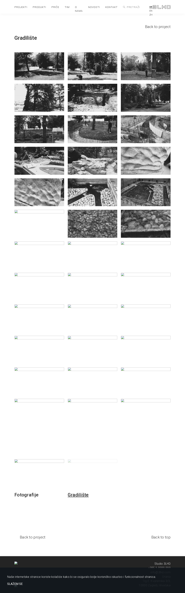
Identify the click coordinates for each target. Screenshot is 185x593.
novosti (94, 7)
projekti (20, 7)
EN (150, 11)
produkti (39, 7)
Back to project (158, 27)
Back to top (161, 537)
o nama (79, 9)
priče (55, 7)
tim (67, 7)
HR (150, 7)
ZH (151, 15)
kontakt (111, 7)
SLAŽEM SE (15, 584)
